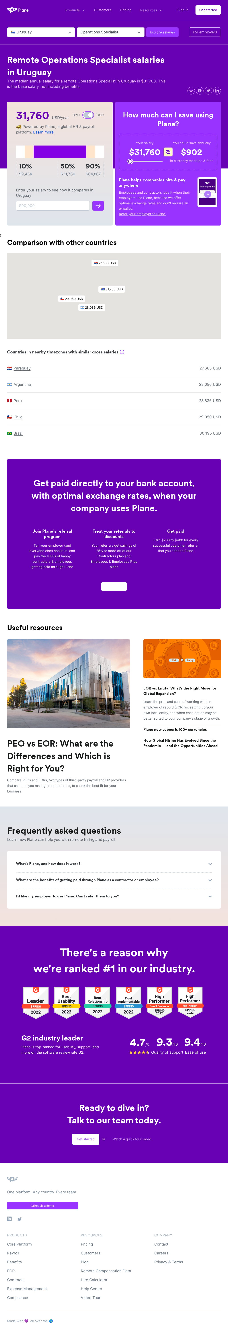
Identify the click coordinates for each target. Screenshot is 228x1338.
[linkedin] (217, 90)
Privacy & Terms (168, 1262)
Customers (102, 10)
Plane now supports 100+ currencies (175, 729)
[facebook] (200, 90)
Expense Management (27, 1289)
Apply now (114, 586)
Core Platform (19, 1244)
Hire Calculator (94, 1280)
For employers (205, 32)
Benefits (14, 1262)
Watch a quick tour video (132, 1139)
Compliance (17, 1297)
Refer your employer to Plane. (142, 214)
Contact (161, 1244)
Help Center (91, 1289)
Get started (208, 10)
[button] (114, 290)
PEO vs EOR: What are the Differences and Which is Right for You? (60, 756)
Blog (85, 1262)
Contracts (15, 1280)
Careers (161, 1253)
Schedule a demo (42, 1206)
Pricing (125, 10)
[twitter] (208, 90)
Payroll (13, 1253)
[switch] (88, 115)
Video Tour (90, 1297)
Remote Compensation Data (106, 1271)
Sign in (182, 10)
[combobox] (11, 32)
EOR (11, 1271)
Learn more (43, 132)
